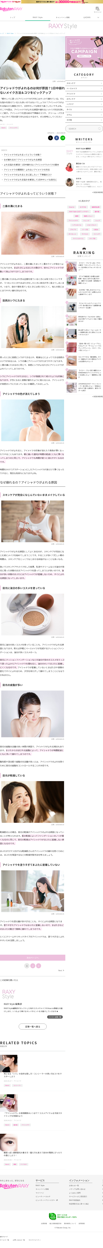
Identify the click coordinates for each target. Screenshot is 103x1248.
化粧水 (96, 229)
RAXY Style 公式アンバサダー (79, 211)
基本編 (15, 1125)
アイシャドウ (13, 128)
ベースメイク (72, 88)
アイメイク (10, 124)
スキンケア (71, 83)
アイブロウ (23, 1164)
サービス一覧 (4, 1240)
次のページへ (33, 957)
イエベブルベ (91, 225)
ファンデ (97, 234)
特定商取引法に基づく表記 (79, 1204)
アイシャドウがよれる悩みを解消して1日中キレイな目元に (30, 179)
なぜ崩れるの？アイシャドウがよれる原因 (23, 159)
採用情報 (82, 1223)
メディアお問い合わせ (77, 1189)
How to (3, 128)
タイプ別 (92, 238)
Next (61, 970)
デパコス (85, 234)
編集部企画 (95, 207)
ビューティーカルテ (43, 1196)
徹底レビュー (88, 216)
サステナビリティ (35, 1240)
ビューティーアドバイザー (45, 1200)
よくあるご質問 (75, 1193)
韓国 (15, 1164)
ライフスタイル (78, 238)
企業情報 (44, 1223)
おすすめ (83, 207)
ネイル (69, 109)
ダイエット (72, 234)
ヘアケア (70, 104)
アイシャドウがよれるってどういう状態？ (23, 154)
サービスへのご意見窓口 (78, 1196)
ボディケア (71, 99)
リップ (97, 220)
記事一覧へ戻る (32, 1026)
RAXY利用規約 (74, 1200)
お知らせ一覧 (74, 1185)
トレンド (86, 220)
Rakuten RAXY (11, 9)
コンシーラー (17, 1085)
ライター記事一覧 (55, 1017)
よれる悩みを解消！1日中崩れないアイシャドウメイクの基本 (31, 164)
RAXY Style (38, 17)
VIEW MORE (97, 192)
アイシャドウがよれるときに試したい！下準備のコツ (28, 174)
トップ (12, 17)
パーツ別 (85, 229)
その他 (69, 120)
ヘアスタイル (76, 225)
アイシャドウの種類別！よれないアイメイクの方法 (27, 169)
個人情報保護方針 (55, 1223)
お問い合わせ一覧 (19, 1240)
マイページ (40, 1193)
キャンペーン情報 (63, 17)
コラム (69, 114)
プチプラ (73, 229)
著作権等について (70, 1223)
